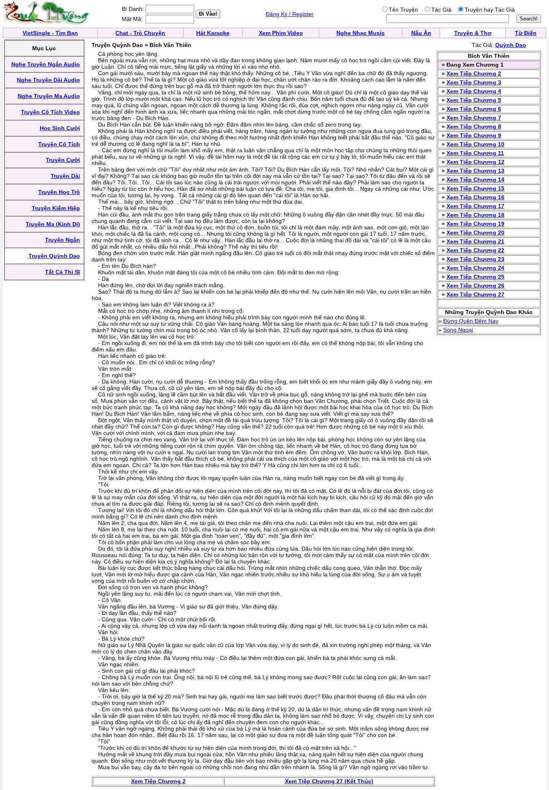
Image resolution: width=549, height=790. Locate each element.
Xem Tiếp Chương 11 (475, 153)
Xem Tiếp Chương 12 (475, 162)
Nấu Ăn (421, 33)
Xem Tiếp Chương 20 (475, 232)
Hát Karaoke (212, 33)
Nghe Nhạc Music (360, 33)
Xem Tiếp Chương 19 (475, 223)
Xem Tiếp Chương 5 (474, 100)
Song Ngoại (458, 330)
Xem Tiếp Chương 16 (475, 197)
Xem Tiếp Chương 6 (474, 109)
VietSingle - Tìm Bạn (50, 33)
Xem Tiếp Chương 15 (475, 188)
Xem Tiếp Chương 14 (475, 179)
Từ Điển (526, 33)
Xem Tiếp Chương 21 (475, 241)
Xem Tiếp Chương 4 (474, 91)
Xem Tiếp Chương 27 (475, 294)
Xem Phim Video (281, 33)
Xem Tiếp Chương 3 (474, 82)
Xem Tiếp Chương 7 (474, 117)
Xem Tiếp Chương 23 (475, 259)
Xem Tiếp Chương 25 (475, 277)
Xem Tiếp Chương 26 (475, 285)
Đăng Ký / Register (289, 14)
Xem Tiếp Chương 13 (475, 170)
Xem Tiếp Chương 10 (475, 144)
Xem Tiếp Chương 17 (475, 206)
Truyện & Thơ (473, 33)
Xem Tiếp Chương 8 (474, 126)
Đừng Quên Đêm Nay (470, 321)
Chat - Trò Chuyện (140, 33)
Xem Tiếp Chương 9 (474, 135)
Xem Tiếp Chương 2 (474, 73)
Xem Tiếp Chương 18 (475, 215)
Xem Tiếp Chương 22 (475, 250)
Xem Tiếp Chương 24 (475, 268)
